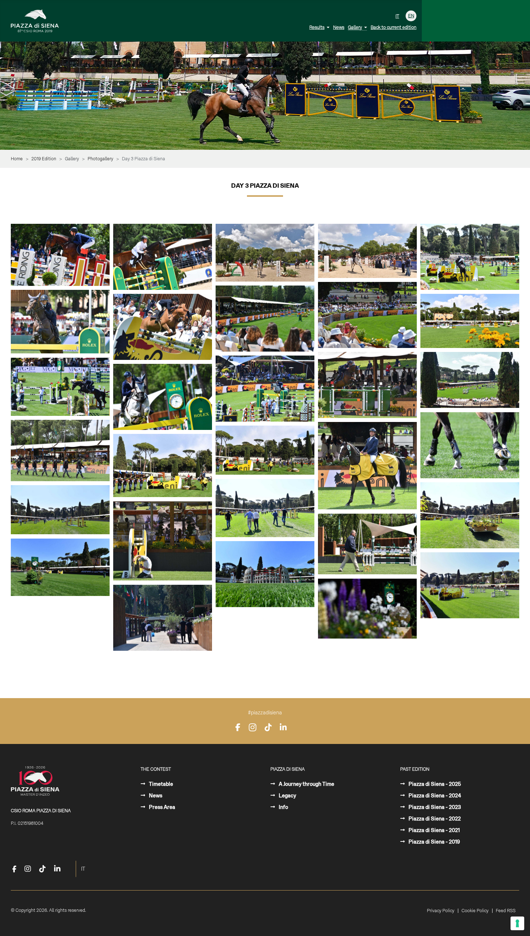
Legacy (287, 795)
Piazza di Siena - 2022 (434, 818)
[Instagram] (252, 727)
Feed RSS (506, 911)
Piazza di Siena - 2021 (433, 830)
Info (283, 807)
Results (316, 27)
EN (411, 16)
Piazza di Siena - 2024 (434, 795)
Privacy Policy (440, 911)
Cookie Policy (475, 911)
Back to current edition (393, 27)
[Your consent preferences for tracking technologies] (517, 923)
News (338, 27)
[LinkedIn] (283, 727)
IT (397, 16)
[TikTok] (268, 727)
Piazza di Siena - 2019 (433, 842)
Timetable (160, 784)
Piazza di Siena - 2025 (434, 784)
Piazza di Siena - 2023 (434, 807)
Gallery (355, 27)
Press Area (161, 807)
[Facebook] (237, 727)
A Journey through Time (306, 784)
